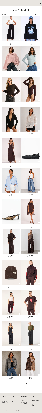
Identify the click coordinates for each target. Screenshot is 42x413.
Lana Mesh (31, 165)
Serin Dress (31, 226)
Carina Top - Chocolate (11, 104)
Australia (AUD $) (4, 410)
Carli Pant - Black (11, 43)
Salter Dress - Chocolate (11, 165)
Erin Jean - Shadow (31, 348)
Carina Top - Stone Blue (31, 73)
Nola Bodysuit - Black (11, 134)
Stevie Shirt (11, 195)
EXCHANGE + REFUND (35, 400)
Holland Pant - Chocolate (31, 256)
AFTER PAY (33, 405)
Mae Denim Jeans (31, 195)
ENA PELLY (31, 42)
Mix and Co (11, 42)
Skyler (11, 226)
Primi (31, 72)
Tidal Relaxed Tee (31, 317)
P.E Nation (11, 316)
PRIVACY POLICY (34, 404)
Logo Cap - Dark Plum (11, 287)
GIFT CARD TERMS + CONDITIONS (35, 402)
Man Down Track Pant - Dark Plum (11, 317)
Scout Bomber (11, 73)
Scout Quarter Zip (31, 287)
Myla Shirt (30, 378)
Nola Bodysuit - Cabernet (31, 104)
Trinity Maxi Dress (11, 256)
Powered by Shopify (16, 410)
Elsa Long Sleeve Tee (31, 43)
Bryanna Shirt (31, 134)
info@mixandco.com (7, 399)
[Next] (27, 383)
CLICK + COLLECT (34, 399)
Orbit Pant (11, 348)
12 (24, 383)
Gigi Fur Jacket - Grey (11, 378)
